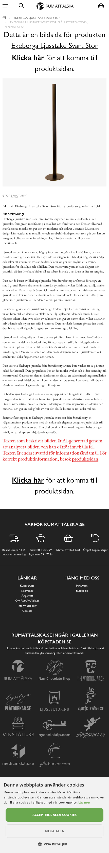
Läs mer (84, 802)
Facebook (82, 590)
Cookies (27, 610)
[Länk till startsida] (4, 18)
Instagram (81, 585)
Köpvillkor (27, 590)
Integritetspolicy (27, 605)
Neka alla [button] (54, 831)
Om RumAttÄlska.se (27, 600)
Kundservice (27, 585)
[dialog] (54, 815)
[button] (54, 844)
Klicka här (28, 57)
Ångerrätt (27, 596)
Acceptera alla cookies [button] (54, 814)
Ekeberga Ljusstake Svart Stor (54, 45)
